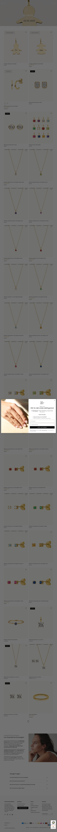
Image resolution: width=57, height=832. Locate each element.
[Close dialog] (54, 400)
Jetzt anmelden (42, 427)
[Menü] (55, 821)
